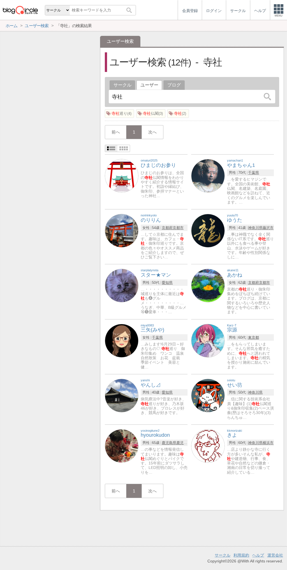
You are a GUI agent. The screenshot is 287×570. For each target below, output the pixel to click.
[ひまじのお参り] (121, 175)
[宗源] (208, 340)
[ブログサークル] (20, 10)
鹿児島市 (183, 443)
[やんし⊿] (121, 395)
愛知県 (167, 283)
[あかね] (208, 285)
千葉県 (253, 172)
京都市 (178, 228)
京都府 (167, 228)
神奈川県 (255, 228)
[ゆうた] (208, 230)
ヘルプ (258, 555)
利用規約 (241, 555)
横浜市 (268, 443)
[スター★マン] (121, 285)
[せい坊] (208, 395)
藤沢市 (268, 228)
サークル (122, 85)
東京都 (253, 337)
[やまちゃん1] (208, 175)
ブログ (174, 85)
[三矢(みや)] (121, 340)
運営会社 (275, 555)
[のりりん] (121, 230)
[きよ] (208, 445)
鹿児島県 (169, 443)
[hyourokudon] (121, 445)
